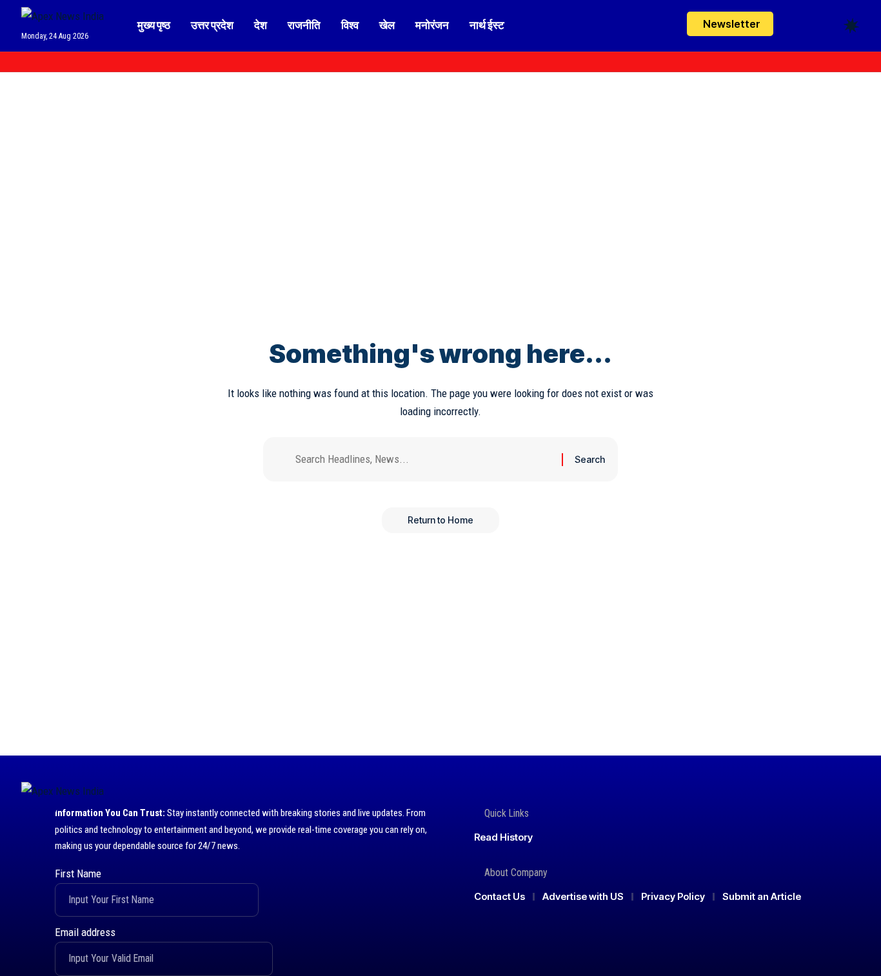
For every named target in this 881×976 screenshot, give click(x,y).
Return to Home (440, 519)
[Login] (801, 25)
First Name (78, 873)
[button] (827, 25)
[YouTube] (57, 62)
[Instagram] (71, 62)
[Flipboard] (85, 62)
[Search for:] (424, 459)
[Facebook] (28, 62)
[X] (42, 62)
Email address (85, 932)
